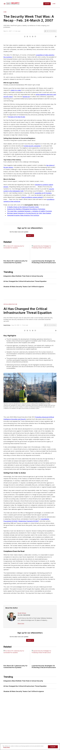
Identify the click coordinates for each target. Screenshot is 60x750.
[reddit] (32, 36)
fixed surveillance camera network (32, 197)
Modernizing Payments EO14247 (28, 521)
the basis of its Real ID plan (16, 117)
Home (5, 11)
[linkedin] (27, 36)
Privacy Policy (6, 747)
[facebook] (24, 36)
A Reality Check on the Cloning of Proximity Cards (23, 207)
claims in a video (16, 90)
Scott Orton (7, 325)
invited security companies (32, 146)
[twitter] (30, 36)
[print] (55, 36)
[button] (5, 4)
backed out (26, 96)
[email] (35, 36)
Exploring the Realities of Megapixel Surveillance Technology (26, 209)
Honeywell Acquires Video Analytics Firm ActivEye (23, 215)
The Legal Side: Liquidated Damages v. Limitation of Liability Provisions (29, 211)
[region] (30, 747)
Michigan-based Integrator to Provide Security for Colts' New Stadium (29, 213)
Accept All (52, 746)
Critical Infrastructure (10, 304)
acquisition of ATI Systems (43, 193)
